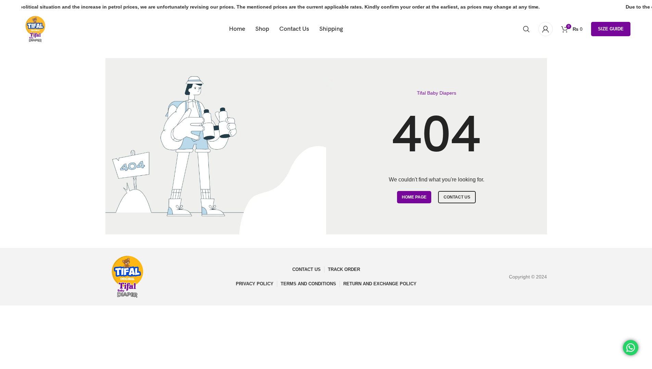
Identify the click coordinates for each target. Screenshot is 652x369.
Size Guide (611, 28)
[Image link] (127, 276)
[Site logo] (35, 28)
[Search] (526, 29)
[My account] (545, 29)
